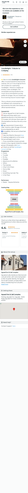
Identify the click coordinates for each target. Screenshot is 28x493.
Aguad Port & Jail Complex (11, 294)
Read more (4, 284)
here (22, 135)
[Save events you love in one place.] (25, 45)
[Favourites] (20, 2)
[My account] (23, 2)
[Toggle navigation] (26, 2)
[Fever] (5, 2)
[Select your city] (17, 2)
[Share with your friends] (25, 41)
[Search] (13, 2)
